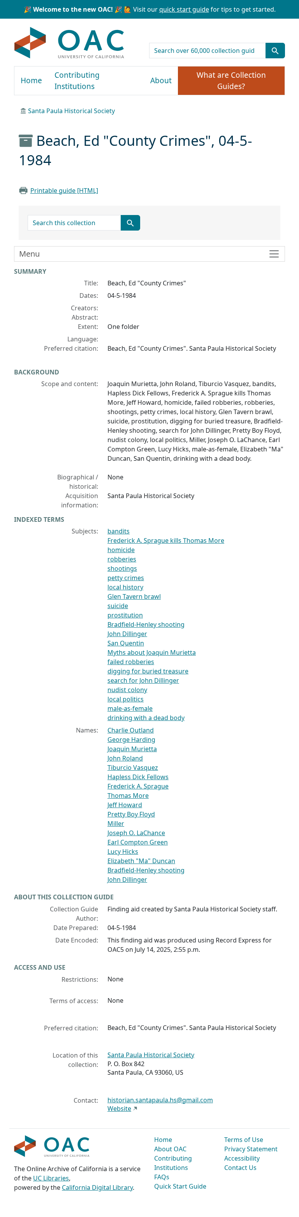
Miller (115, 823)
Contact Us (240, 1167)
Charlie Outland (130, 730)
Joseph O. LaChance (136, 833)
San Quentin (125, 643)
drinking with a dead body (146, 717)
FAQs (161, 1177)
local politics (125, 699)
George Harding (131, 739)
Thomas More (128, 795)
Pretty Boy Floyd (131, 814)
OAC (69, 43)
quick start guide (184, 9)
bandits (118, 531)
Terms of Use (243, 1139)
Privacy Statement (251, 1149)
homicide (121, 550)
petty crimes (125, 578)
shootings (122, 568)
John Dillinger (127, 633)
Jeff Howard (124, 805)
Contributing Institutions (77, 80)
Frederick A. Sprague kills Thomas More (165, 540)
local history (125, 587)
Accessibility (242, 1158)
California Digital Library (97, 1187)
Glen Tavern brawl (134, 596)
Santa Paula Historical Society (71, 111)
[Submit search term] (275, 50)
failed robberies (130, 661)
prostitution (125, 615)
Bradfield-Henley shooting (146, 624)
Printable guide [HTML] (64, 190)
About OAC (170, 1149)
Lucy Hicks (122, 851)
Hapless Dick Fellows (138, 777)
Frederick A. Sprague (138, 786)
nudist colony (127, 689)
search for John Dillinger (143, 680)
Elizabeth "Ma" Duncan (141, 861)
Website (119, 1108)
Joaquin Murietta (132, 749)
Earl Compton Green (137, 842)
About (161, 80)
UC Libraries (51, 1178)
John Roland (125, 758)
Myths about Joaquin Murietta (151, 652)
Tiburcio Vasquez (132, 767)
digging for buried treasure (147, 671)
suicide (117, 606)
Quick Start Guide (180, 1186)
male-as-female (130, 708)
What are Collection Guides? (231, 80)
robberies (121, 559)
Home (31, 80)
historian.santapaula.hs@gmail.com (160, 1100)
